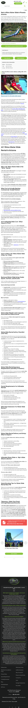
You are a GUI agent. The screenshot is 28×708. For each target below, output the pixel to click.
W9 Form (3, 687)
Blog (2, 681)
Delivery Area (4, 667)
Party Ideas (18, 685)
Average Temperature (20, 682)
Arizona (22, 103)
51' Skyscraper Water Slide (11, 548)
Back (26, 10)
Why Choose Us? (19, 672)
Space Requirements (5, 676)
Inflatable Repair (4, 684)
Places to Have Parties (20, 675)
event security (12, 141)
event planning (14, 136)
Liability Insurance (19, 670)
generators (16, 244)
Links (17, 680)
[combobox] (13, 6)
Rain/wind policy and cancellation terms (12, 210)
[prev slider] (2, 543)
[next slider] (25, 543)
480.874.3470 (17, 1)
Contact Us (18, 677)
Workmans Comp (19, 667)
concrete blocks (21, 301)
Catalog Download (5, 679)
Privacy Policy (4, 674)
